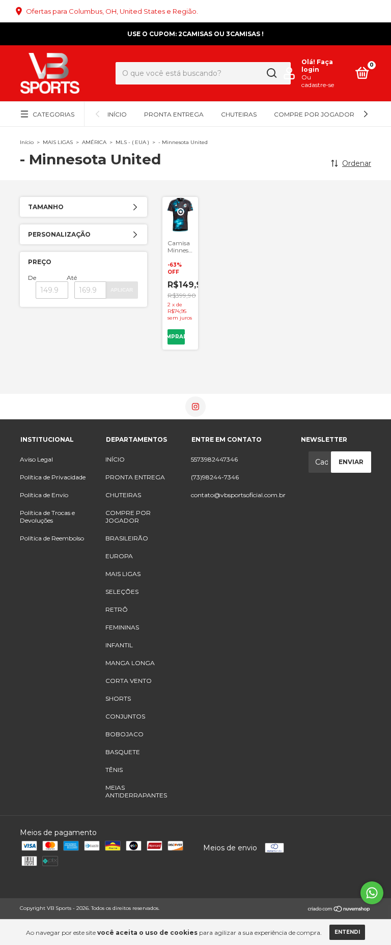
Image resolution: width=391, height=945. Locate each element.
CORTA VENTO (128, 680)
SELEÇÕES (121, 591)
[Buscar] (271, 73)
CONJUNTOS (125, 716)
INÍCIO (117, 114)
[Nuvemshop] (339, 909)
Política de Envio (44, 495)
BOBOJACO (124, 734)
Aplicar (121, 290)
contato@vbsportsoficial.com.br (238, 495)
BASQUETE (122, 752)
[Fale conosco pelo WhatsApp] (371, 892)
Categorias (53, 114)
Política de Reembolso (52, 538)
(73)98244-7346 (215, 477)
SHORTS (118, 698)
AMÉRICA (94, 142)
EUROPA (119, 556)
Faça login (317, 65)
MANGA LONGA (130, 663)
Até (72, 277)
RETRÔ (116, 609)
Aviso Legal (36, 459)
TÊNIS (114, 770)
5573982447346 (214, 459)
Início (27, 142)
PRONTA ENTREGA (174, 114)
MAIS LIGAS (58, 142)
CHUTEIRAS (239, 114)
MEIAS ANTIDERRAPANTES (136, 791)
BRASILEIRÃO (126, 538)
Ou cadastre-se (317, 81)
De (32, 277)
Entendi (347, 932)
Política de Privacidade (53, 477)
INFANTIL (119, 645)
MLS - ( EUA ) (132, 142)
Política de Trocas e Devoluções (47, 516)
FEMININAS (122, 627)
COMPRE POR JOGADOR (314, 114)
